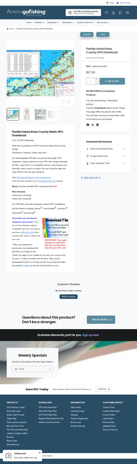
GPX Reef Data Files (48, 415)
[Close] (39, 452)
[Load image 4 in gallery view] (54, 114)
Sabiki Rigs (12, 418)
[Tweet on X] (92, 124)
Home (11, 29)
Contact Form (109, 407)
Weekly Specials (78, 426)
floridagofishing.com (47, 181)
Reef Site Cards (14, 411)
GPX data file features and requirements (34, 177)
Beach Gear (12, 441)
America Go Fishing (95, 58)
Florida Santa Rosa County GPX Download (34, 29)
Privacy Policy (109, 415)
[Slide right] (69, 101)
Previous (87, 34)
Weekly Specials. (52, 3)
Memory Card (28, 232)
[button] (106, 12)
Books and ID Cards (15, 415)
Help (112, 3)
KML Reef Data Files (48, 411)
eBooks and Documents (49, 422)
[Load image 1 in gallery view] (13, 114)
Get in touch (99, 319)
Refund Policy (109, 422)
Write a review (68, 296)
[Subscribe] (50, 369)
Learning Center (78, 411)
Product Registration (79, 418)
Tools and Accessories (16, 422)
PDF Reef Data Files (48, 407)
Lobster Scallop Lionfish (17, 433)
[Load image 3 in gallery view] (40, 114)
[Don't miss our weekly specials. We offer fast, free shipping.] (120, 12)
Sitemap (74, 415)
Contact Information (111, 411)
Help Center (76, 407)
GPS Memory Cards (16, 407)
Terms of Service (110, 430)
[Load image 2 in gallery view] (26, 114)
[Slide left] (63, 101)
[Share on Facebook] (88, 124)
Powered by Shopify (45, 456)
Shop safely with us (92, 177)
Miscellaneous (13, 444)
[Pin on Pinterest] (97, 124)
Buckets (10, 437)
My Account (125, 3)
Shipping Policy (109, 426)
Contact (26, 266)
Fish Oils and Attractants (17, 430)
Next (103, 34)
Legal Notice (108, 418)
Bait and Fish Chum (15, 426)
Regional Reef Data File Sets (51, 418)
